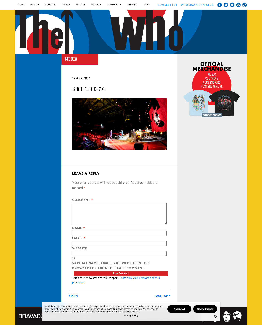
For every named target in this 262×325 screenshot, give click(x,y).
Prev (74, 295)
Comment (82, 200)
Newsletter (167, 4)
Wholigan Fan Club (197, 4)
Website (79, 248)
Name (78, 228)
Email (78, 238)
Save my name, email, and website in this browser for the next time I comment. (111, 266)
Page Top (161, 296)
